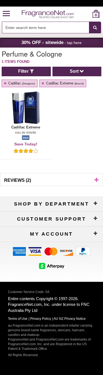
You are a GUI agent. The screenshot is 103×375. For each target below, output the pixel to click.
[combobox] (51, 28)
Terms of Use (17, 319)
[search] (87, 14)
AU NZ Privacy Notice (70, 319)
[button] (6, 14)
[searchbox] (45, 27)
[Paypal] (83, 251)
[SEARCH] (95, 28)
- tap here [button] (51, 42)
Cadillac (21, 83)
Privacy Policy (40, 319)
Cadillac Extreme (64, 83)
